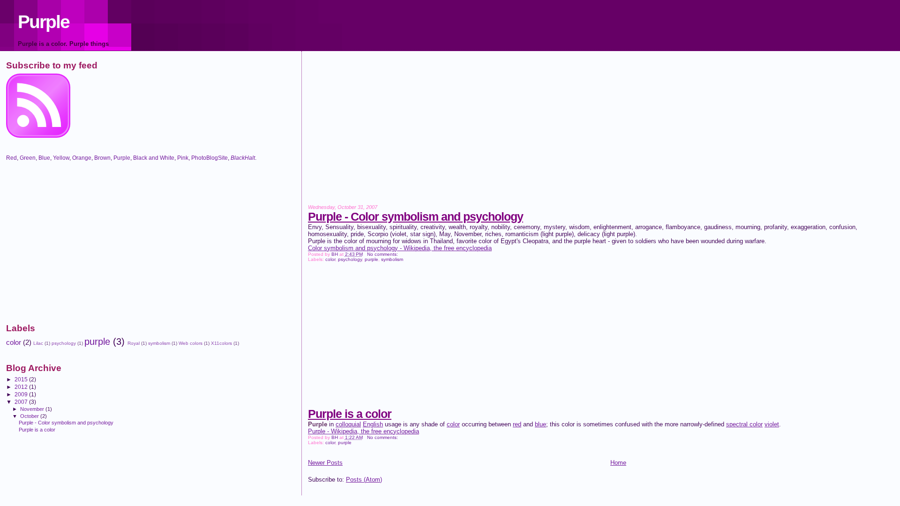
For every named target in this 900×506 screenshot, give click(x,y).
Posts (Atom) (364, 479)
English (373, 424)
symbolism (392, 259)
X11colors (221, 343)
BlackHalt (243, 158)
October (30, 416)
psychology (350, 259)
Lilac (38, 343)
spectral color (744, 424)
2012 (22, 387)
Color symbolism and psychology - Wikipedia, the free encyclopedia (400, 248)
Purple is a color (349, 413)
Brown (102, 158)
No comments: (383, 254)
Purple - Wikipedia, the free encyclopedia (363, 431)
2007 (22, 402)
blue (540, 424)
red (517, 424)
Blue (44, 158)
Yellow (61, 158)
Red (11, 158)
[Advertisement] (589, 134)
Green (28, 158)
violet (772, 424)
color (330, 259)
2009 (22, 394)
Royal (134, 343)
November (32, 409)
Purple (43, 22)
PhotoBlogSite (209, 158)
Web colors (190, 343)
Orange (81, 158)
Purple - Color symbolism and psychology (415, 216)
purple (371, 259)
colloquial (348, 424)
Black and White (153, 158)
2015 (22, 379)
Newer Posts (325, 462)
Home (618, 462)
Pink (182, 158)
